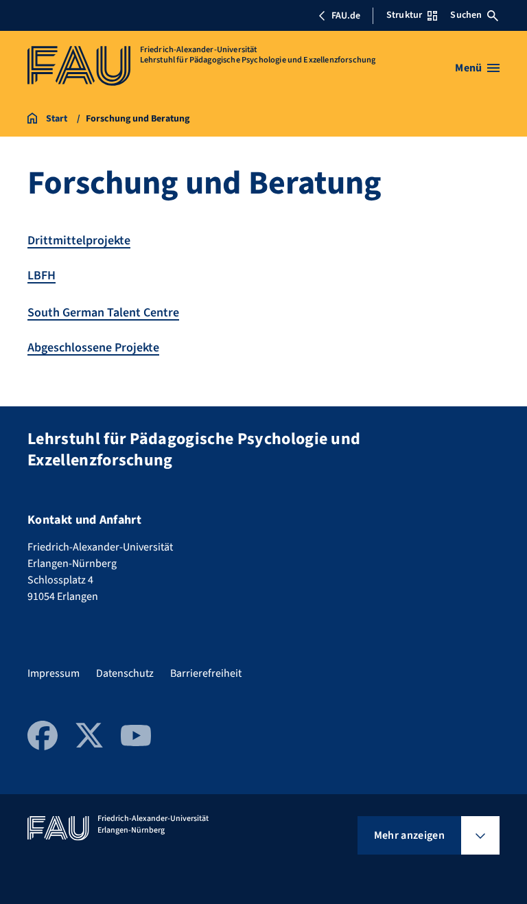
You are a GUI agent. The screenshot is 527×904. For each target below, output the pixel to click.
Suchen (466, 15)
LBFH (41, 275)
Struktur (404, 15)
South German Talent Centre (103, 312)
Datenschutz (125, 673)
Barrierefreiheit (206, 673)
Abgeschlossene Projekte (93, 347)
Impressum (53, 673)
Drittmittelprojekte (78, 240)
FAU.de (345, 16)
